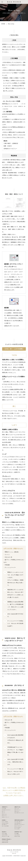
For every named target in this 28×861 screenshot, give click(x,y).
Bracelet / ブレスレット (4, 815)
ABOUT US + (18, 807)
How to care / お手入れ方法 (17, 827)
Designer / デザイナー (17, 811)
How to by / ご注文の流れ (5, 821)
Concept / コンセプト (17, 808)
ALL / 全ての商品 (4, 808)
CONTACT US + (18, 831)
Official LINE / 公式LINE (17, 836)
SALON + (4, 831)
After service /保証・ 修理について (18, 821)
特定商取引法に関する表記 (5, 842)
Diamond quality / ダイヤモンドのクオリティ (20, 824)
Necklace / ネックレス (4, 814)
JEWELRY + (5, 807)
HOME (3, 23)
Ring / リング (3, 811)
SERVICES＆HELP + (19, 820)
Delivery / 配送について (4, 824)
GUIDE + (4, 820)
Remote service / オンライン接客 (5, 836)
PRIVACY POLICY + (6, 839)
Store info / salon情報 (4, 833)
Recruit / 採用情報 (16, 833)
